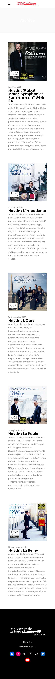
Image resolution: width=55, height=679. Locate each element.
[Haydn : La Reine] (27, 521)
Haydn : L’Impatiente (27, 210)
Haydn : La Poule (23, 433)
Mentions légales (27, 646)
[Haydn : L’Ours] (27, 291)
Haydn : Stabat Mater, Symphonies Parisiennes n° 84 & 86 (26, 95)
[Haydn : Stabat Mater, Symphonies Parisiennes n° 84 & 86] (27, 61)
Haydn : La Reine (23, 550)
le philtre (28, 642)
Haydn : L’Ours (21, 320)
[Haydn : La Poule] (27, 404)
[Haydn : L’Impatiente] (27, 181)
